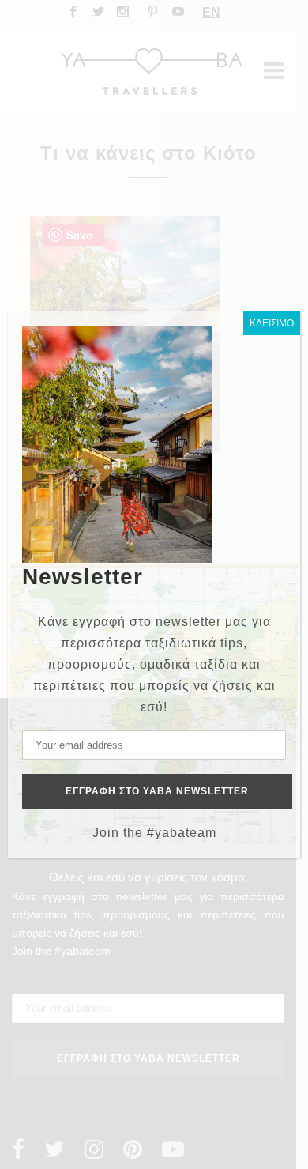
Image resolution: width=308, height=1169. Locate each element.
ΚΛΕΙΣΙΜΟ (272, 323)
